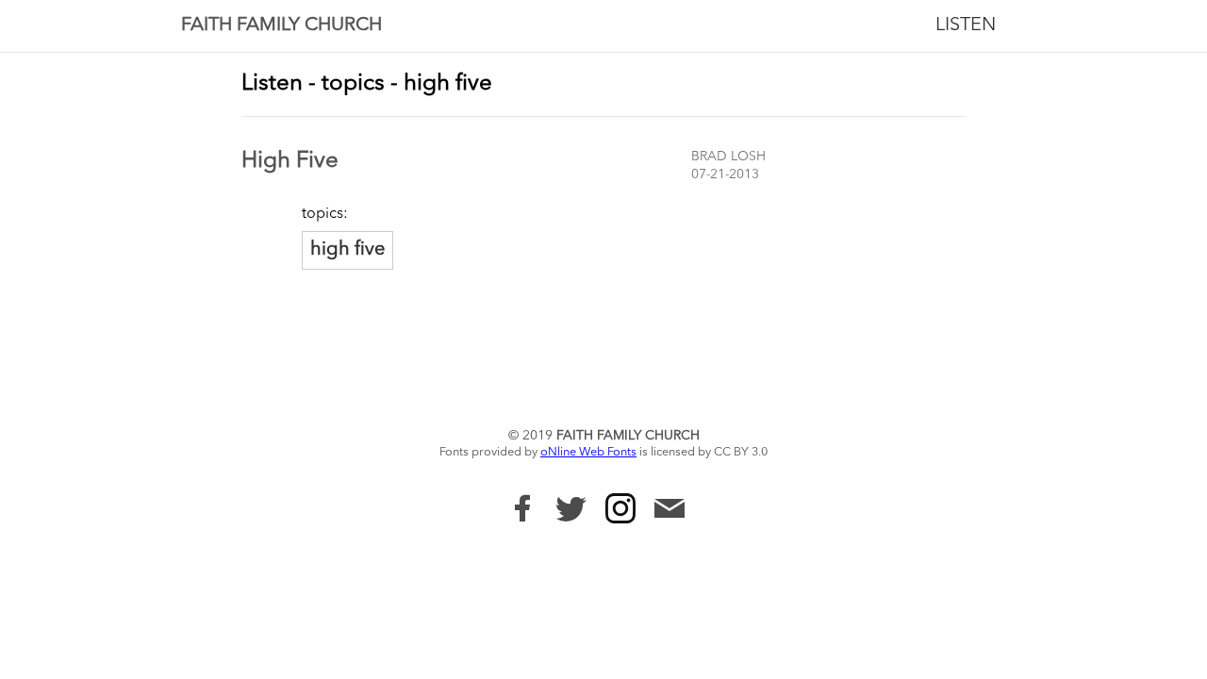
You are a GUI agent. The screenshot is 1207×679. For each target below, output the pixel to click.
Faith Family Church (281, 25)
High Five (290, 161)
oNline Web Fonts (588, 452)
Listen (965, 25)
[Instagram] (620, 508)
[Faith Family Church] (522, 508)
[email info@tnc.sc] (669, 510)
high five (347, 249)
